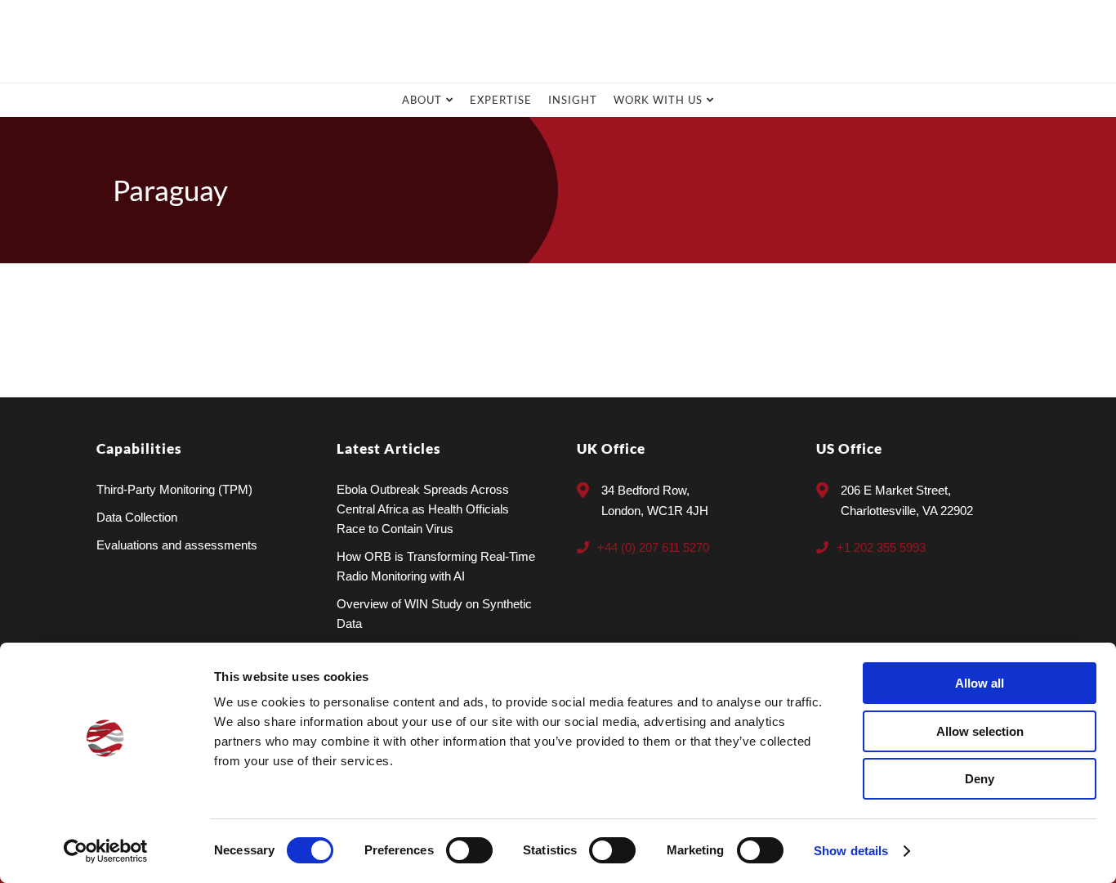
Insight (572, 99)
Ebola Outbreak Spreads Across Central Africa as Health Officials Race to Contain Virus (423, 509)
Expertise (501, 99)
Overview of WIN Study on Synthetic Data (434, 613)
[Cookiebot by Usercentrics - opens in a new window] (105, 851)
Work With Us (658, 99)
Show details (851, 851)
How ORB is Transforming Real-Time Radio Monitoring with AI (436, 566)
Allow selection (980, 731)
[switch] (469, 850)
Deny (979, 779)
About (422, 99)
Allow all (979, 683)
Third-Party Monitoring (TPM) (174, 489)
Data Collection (136, 517)
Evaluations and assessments (176, 545)
